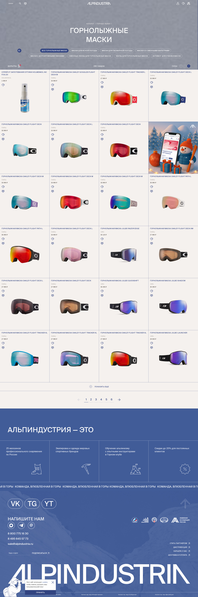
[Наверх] (185, 504)
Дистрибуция (180, 547)
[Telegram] (21, 525)
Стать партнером (178, 543)
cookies (44, 582)
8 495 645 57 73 (18, 539)
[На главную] (99, 3)
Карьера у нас (180, 551)
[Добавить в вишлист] (3, 84)
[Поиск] (20, 3)
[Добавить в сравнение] (52, 89)
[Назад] (19, 51)
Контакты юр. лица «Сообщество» (127, 594)
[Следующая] (119, 400)
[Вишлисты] (183, 3)
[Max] (11, 525)
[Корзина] (188, 3)
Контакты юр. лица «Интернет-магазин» (92, 594)
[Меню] (11, 3)
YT (49, 504)
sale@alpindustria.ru (20, 544)
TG (32, 504)
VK (15, 504)
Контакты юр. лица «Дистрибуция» (164, 594)
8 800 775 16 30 (18, 533)
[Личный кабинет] (177, 3)
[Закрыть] (53, 582)
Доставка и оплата (177, 555)
